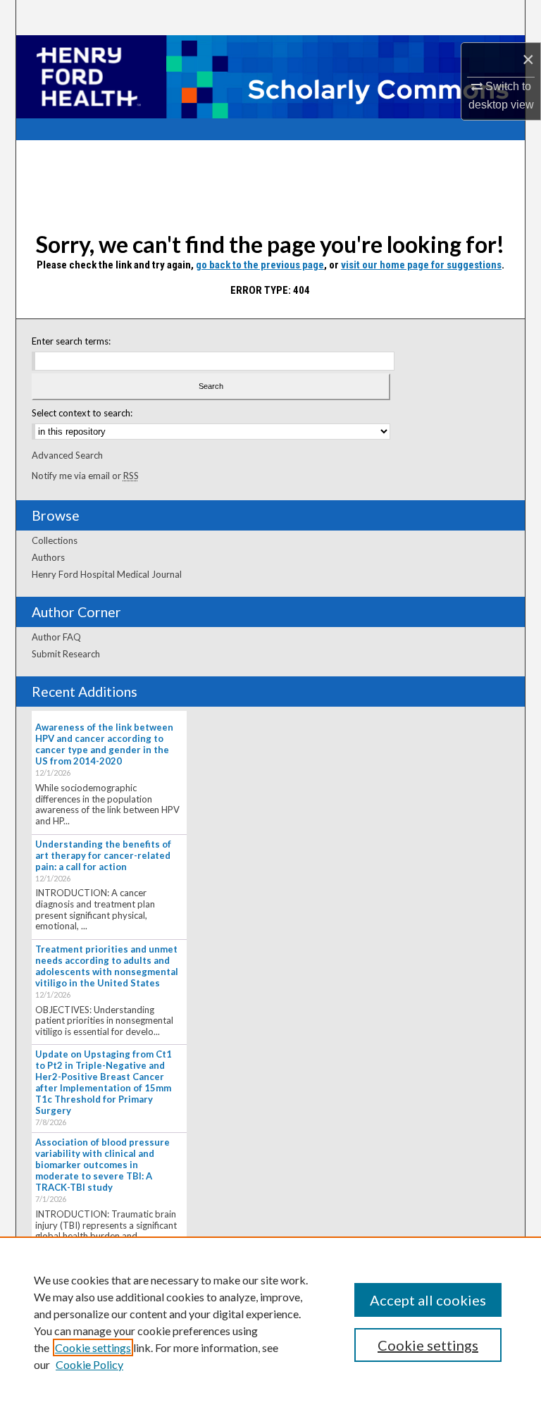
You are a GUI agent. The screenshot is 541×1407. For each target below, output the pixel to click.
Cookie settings (93, 1347)
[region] (270, 1321)
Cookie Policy (89, 1364)
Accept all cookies (428, 1299)
